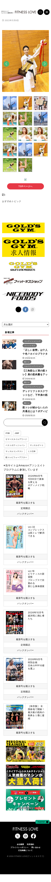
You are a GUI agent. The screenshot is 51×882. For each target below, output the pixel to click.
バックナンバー (25, 513)
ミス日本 (32, 451)
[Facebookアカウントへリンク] (33, 837)
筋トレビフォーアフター (16, 457)
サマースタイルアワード (16, 439)
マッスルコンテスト (14, 451)
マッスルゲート (37, 445)
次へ (44, 68)
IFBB (8, 433)
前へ (6, 68)
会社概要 (20, 844)
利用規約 (30, 844)
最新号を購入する (25, 502)
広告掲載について (25, 850)
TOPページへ (25, 186)
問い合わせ (36, 847)
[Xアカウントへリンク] (17, 837)
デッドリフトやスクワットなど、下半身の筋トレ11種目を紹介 (35, 395)
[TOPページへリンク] (18, 12)
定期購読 (25, 508)
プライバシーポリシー (19, 847)
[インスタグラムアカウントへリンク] (25, 837)
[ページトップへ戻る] (42, 822)
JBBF (17, 433)
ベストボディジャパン (15, 445)
